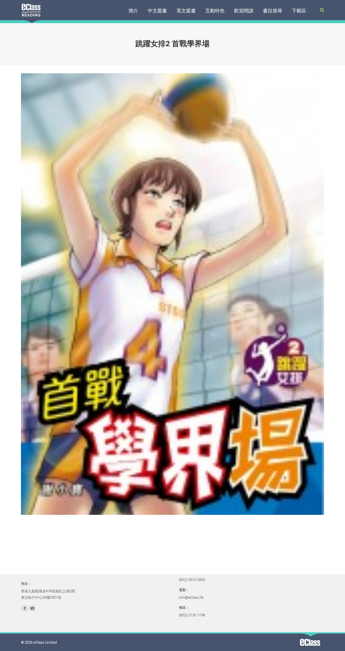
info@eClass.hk (191, 597)
